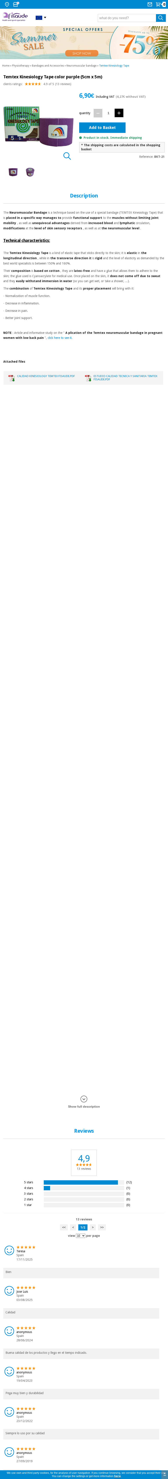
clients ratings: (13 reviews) (37, 84)
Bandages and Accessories (48, 65)
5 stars (28, 1182)
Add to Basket (102, 127)
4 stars (28, 1187)
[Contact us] (150, 4)
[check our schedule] (16, 4)
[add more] (119, 113)
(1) (128, 1187)
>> (102, 1227)
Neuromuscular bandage (81, 65)
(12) (129, 1182)
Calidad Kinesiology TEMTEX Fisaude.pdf (46, 376)
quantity (84, 113)
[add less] (98, 113)
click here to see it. (60, 338)
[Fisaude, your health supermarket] (15, 17)
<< (64, 1227)
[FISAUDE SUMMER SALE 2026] (84, 42)
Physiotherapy (20, 65)
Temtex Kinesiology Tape (114, 65)
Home (5, 65)
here (117, 1476)
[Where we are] (7, 4)
